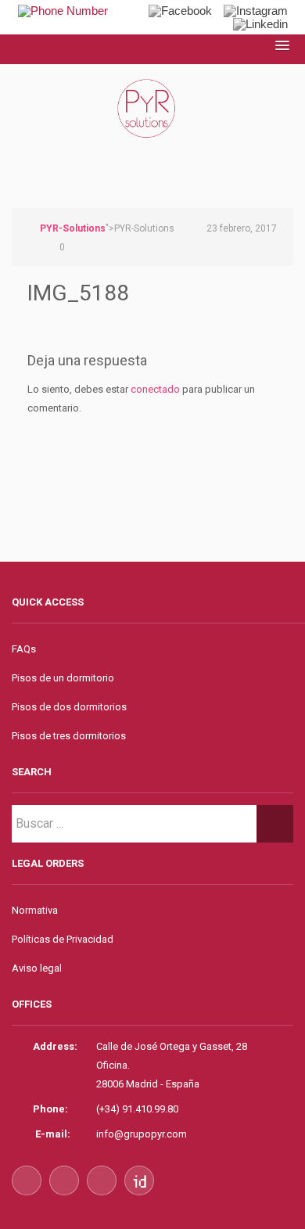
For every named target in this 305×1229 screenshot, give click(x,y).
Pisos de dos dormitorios (69, 707)
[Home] (152, 125)
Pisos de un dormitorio (63, 678)
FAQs (24, 649)
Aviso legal (37, 968)
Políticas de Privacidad (62, 939)
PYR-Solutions (73, 228)
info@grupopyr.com (141, 1134)
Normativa (35, 910)
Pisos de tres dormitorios (69, 736)
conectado (155, 389)
